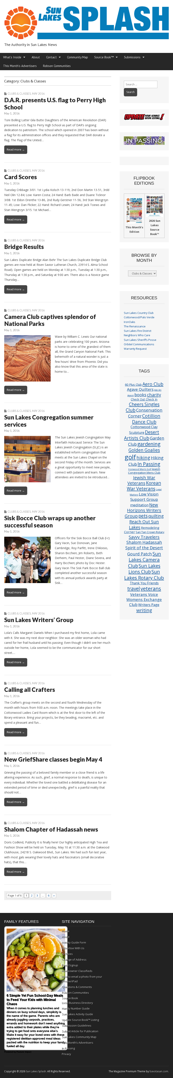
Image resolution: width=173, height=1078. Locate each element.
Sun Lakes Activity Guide (77, 1014)
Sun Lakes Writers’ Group (38, 619)
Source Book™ (104, 57)
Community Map (77, 57)
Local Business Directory (77, 1003)
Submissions (132, 57)
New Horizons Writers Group (143, 510)
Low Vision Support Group (144, 496)
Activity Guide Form (74, 942)
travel (133, 588)
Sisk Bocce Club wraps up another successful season (50, 521)
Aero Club (152, 384)
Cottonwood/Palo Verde (139, 317)
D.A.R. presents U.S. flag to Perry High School (55, 103)
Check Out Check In (144, 399)
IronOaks (129, 322)
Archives (67, 954)
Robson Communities (57, 66)
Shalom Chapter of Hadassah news (51, 829)
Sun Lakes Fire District (137, 331)
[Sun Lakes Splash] (86, 20)
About (36, 57)
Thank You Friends (144, 583)
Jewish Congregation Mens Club (144, 470)
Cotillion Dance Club (146, 419)
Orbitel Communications (139, 344)
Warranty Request (135, 349)
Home (65, 931)
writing (144, 610)
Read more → (16, 149)
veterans (151, 588)
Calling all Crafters (29, 689)
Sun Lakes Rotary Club (144, 574)
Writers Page (148, 604)
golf (130, 457)
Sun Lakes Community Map (79, 1037)
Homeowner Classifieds (77, 971)
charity (154, 395)
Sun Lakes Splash (36, 1071)
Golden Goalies (144, 450)
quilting (156, 516)
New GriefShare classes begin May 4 (53, 759)
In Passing (149, 464)
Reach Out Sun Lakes (144, 524)
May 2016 (38, 93)
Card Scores (20, 176)
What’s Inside (12, 57)
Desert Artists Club (141, 435)
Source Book (70, 998)
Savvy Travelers (144, 537)
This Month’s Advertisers (20, 66)
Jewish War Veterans (141, 480)
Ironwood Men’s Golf (139, 469)
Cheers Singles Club (142, 407)
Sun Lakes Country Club (139, 313)
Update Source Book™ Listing (80, 1020)
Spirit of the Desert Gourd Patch (144, 551)
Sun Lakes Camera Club (144, 559)
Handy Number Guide (76, 1008)
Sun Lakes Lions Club (144, 569)
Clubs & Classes (19, 93)
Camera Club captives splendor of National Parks (50, 320)
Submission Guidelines (76, 1025)
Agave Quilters (140, 389)
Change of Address (74, 959)
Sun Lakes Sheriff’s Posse (140, 340)
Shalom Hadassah (144, 542)
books (140, 395)
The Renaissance (135, 326)
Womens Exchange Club (144, 602)
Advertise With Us (73, 948)
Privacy (66, 1054)
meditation (139, 505)
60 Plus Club (133, 384)
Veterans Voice (144, 594)
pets (143, 516)
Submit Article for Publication (80, 1031)
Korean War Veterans (144, 486)
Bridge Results (24, 246)
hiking (143, 457)
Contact (51, 57)
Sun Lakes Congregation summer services (48, 421)
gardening (148, 444)
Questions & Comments (77, 987)
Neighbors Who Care (137, 335)
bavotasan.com (159, 1071)
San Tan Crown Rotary (150, 532)
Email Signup (70, 965)
